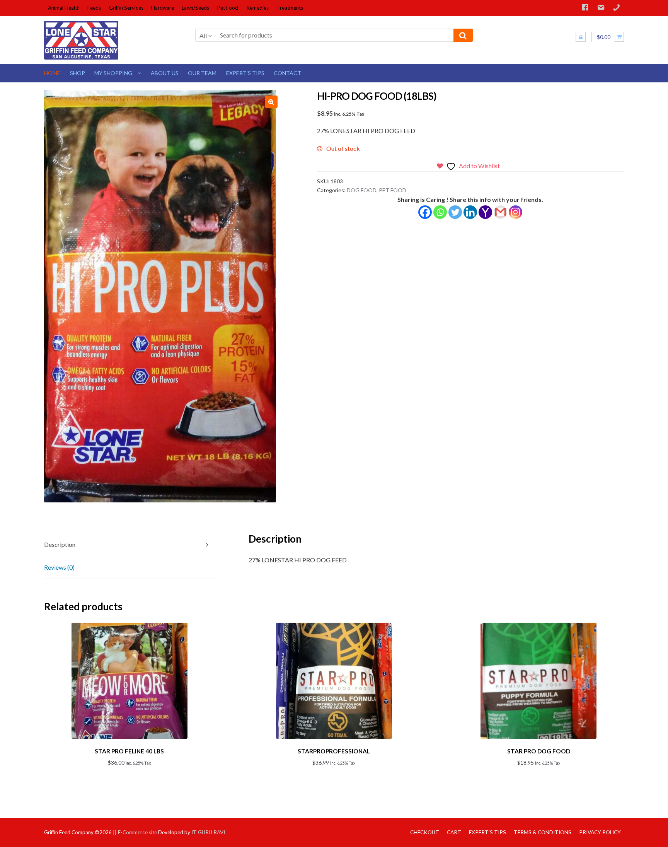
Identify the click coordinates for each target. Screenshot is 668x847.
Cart (454, 832)
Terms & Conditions (542, 832)
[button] (271, 102)
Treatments (289, 8)
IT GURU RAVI (208, 832)
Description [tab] (59, 544)
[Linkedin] (470, 212)
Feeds (94, 8)
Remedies (257, 8)
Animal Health (64, 8)
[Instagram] (515, 212)
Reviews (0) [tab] (59, 567)
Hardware (162, 8)
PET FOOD (392, 190)
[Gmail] (500, 212)
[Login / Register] (581, 37)
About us (165, 73)
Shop (77, 73)
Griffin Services (126, 8)
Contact (287, 73)
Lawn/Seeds (195, 8)
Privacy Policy (600, 832)
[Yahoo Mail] (485, 212)
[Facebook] (425, 212)
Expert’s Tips (245, 73)
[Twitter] (455, 212)
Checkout (424, 832)
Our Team (202, 73)
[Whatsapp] (440, 212)
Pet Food (227, 8)
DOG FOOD (362, 190)
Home (52, 73)
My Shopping (113, 73)
